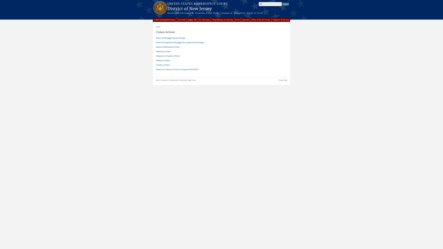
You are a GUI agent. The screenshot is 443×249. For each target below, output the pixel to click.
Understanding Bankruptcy (164, 20)
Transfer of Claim (163, 65)
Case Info (245, 20)
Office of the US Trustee (260, 20)
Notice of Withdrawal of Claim (168, 47)
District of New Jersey (189, 9)
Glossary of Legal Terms (188, 80)
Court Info (182, 20)
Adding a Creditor (163, 60)
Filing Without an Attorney (222, 20)
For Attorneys (204, 20)
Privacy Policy (283, 80)
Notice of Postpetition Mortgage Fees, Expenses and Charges (180, 42)
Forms (237, 20)
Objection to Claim (163, 51)
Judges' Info (192, 20)
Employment (174, 80)
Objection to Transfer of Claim (168, 56)
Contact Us (165, 80)
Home (158, 27)
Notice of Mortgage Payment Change (170, 38)
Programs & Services (281, 20)
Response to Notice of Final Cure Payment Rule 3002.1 (177, 69)
